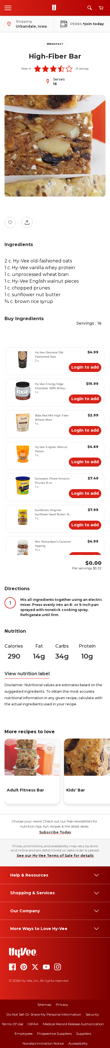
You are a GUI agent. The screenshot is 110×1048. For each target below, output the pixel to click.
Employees (23, 1033)
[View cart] (100, 8)
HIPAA (33, 1024)
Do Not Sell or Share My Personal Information (43, 1014)
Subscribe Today (55, 832)
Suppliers (83, 1033)
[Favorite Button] (10, 222)
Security (92, 1014)
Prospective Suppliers (54, 1033)
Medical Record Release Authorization (73, 1024)
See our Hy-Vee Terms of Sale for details (55, 855)
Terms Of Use (12, 1024)
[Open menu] (8, 7)
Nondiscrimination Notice (43, 1043)
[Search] (89, 7)
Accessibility (78, 1043)
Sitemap (44, 1004)
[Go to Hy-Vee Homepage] (55, 8)
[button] (37, 68)
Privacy (62, 1004)
